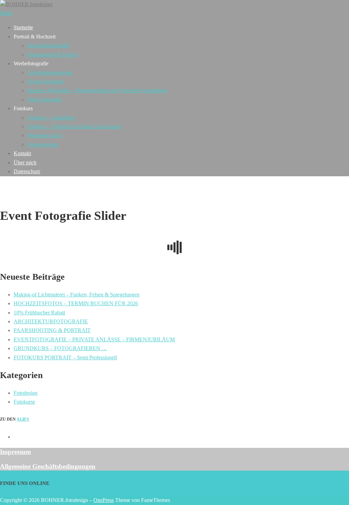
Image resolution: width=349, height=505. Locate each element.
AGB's (23, 419)
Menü (6, 13)
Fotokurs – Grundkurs (51, 117)
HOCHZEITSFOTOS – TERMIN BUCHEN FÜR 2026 (76, 303)
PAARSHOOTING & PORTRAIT (52, 330)
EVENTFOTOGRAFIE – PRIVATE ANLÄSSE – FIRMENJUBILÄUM (94, 339)
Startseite (23, 27)
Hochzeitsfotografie (48, 45)
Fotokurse (24, 402)
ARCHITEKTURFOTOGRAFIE (51, 321)
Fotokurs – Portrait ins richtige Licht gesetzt (74, 126)
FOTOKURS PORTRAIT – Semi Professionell (65, 357)
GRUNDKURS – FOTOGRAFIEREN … (60, 348)
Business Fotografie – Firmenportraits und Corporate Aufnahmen (97, 90)
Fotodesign (25, 393)
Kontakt (22, 153)
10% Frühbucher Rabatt (39, 312)
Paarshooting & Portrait (52, 55)
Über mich (25, 162)
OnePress (103, 500)
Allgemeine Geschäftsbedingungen (47, 466)
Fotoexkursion (42, 144)
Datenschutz (27, 171)
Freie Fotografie (44, 99)
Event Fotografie (45, 81)
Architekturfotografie (50, 73)
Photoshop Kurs (44, 135)
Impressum (15, 451)
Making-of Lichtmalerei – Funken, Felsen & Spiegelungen (76, 294)
